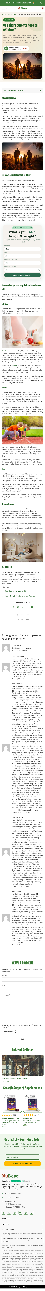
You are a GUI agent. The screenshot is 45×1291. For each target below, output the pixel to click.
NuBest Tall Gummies (10, 1118)
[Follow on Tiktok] (26, 1213)
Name (4, 975)
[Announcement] (20, 3)
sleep (17, 476)
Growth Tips (12, 14)
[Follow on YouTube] (20, 1213)
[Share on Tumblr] (27, 607)
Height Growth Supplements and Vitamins (20, 596)
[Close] (40, 2)
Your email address (12, 1157)
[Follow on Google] (31, 1213)
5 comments (24, 619)
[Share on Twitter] (18, 607)
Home (4, 14)
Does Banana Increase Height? (15, 591)
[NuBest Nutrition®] (23, 9)
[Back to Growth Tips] (22, 1039)
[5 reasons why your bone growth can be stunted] (33, 1039)
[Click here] (4, 9)
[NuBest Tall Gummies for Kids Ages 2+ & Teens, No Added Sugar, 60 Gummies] (12, 1103)
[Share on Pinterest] (22, 607)
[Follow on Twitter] (9, 1213)
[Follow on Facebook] (3, 1213)
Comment (6, 995)
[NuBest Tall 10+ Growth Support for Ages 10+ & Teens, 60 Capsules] (33, 1103)
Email (4, 985)
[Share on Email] (31, 607)
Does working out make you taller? (15, 1078)
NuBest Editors (14, 47)
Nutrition (5, 351)
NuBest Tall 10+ (29, 1118)
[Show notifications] (37, 9)
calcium (14, 366)
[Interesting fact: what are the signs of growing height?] (12, 1039)
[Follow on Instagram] (14, 1213)
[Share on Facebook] (13, 607)
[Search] (7, 9)
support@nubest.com (13, 1193)
